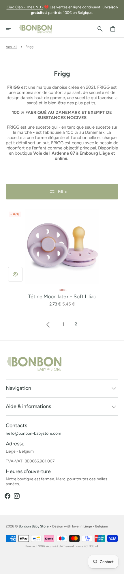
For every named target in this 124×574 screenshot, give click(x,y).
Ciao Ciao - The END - (25, 7)
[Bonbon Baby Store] (35, 29)
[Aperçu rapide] (15, 274)
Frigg (62, 290)
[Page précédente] (48, 324)
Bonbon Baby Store (34, 526)
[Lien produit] (62, 258)
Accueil (11, 47)
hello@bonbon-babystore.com (33, 433)
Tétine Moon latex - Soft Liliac (62, 297)
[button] (12, 29)
